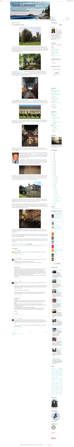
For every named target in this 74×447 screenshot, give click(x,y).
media (23, 245)
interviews (53, 384)
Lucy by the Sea (56, 254)
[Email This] (27, 244)
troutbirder (54, 106)
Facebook (54, 49)
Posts (53, 61)
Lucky (55, 258)
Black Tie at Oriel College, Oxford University (57, 358)
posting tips (53, 387)
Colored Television (57, 245)
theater (61, 391)
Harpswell (53, 369)
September (55, 181)
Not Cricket (26, 245)
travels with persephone (56, 90)
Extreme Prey (54, 107)
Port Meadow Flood (56, 196)
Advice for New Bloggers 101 (59, 329)
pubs (39, 245)
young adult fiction (56, 394)
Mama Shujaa (54, 101)
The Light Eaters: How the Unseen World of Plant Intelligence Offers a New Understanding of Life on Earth (57, 217)
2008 (53, 175)
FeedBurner (59, 74)
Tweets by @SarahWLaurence (56, 208)
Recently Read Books (57, 213)
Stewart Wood (30, 100)
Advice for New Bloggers (55, 50)
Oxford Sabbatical (33, 245)
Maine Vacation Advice (54, 51)
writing (44, 245)
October (54, 179)
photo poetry (56, 386)
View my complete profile (55, 40)
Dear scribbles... (54, 122)
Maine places (58, 371)
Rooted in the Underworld (56, 91)
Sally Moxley (16, 250)
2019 (53, 158)
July (54, 184)
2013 (53, 167)
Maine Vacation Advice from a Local (59, 310)
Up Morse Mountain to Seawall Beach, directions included (59, 281)
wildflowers (53, 392)
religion (41, 245)
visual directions (34, 153)
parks (52, 386)
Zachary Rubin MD (54, 231)
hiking (56, 383)
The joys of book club (55, 99)
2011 (53, 170)
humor (61, 383)
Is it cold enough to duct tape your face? (59, 270)
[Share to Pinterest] (31, 244)
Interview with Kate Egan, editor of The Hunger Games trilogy (59, 301)
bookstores (56, 378)
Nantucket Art (57, 53)
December (55, 176)
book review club (56, 376)
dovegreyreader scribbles (56, 121)
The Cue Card (54, 113)
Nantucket (60, 372)
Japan (57, 369)
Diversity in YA (54, 128)
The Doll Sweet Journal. (56, 93)
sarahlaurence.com (54, 147)
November (55, 178)
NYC (58, 372)
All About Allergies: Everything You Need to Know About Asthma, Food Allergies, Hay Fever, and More (57, 228)
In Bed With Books (55, 117)
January (54, 193)
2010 (53, 172)
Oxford (29, 245)
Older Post (46, 332)
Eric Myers (58, 39)
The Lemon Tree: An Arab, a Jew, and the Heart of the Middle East (58, 250)
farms (57, 382)
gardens (18, 245)
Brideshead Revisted (20, 71)
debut (56, 380)
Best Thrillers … (54, 114)
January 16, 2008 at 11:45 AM (19, 277)
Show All (61, 109)
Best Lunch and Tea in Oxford (59, 348)
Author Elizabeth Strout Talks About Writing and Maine (59, 339)
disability (60, 380)
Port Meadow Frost (56, 201)
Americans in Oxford (56, 194)
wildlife (56, 392)
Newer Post (14, 332)
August (54, 182)
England (16, 245)
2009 (53, 173)
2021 (53, 155)
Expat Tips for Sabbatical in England (59, 290)
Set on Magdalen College (57, 200)
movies (52, 385)
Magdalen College (21, 46)
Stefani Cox (54, 125)
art (51, 375)
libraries (57, 384)
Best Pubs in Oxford (59, 319)
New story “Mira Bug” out (56, 126)
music (61, 385)
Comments (54, 63)
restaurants (57, 388)
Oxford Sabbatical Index (55, 52)
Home (30, 332)
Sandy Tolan (56, 252)
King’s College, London (25, 72)
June (54, 185)
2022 (53, 153)
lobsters (61, 384)
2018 (53, 159)
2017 (53, 161)
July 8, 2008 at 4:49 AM (18, 294)
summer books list (54, 391)
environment (53, 382)
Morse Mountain (54, 372)
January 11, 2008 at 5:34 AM (18, 254)
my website (53, 48)
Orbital (55, 237)
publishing (57, 387)
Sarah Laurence (23, 5)
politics (37, 245)
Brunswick (53, 368)
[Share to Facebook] (30, 244)
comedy (58, 379)
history (21, 245)
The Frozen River (56, 241)
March (54, 190)
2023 (53, 152)
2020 (53, 156)
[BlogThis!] (28, 244)
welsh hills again (55, 98)
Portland (55, 374)
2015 (53, 164)
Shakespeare (59, 374)
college (55, 379)
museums (57, 385)
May (54, 187)
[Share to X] (29, 244)
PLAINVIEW (45, 444)
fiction (60, 382)
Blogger (53, 444)
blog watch (56, 375)
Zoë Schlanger (53, 220)
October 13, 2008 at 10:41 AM (19, 327)
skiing (56, 390)
